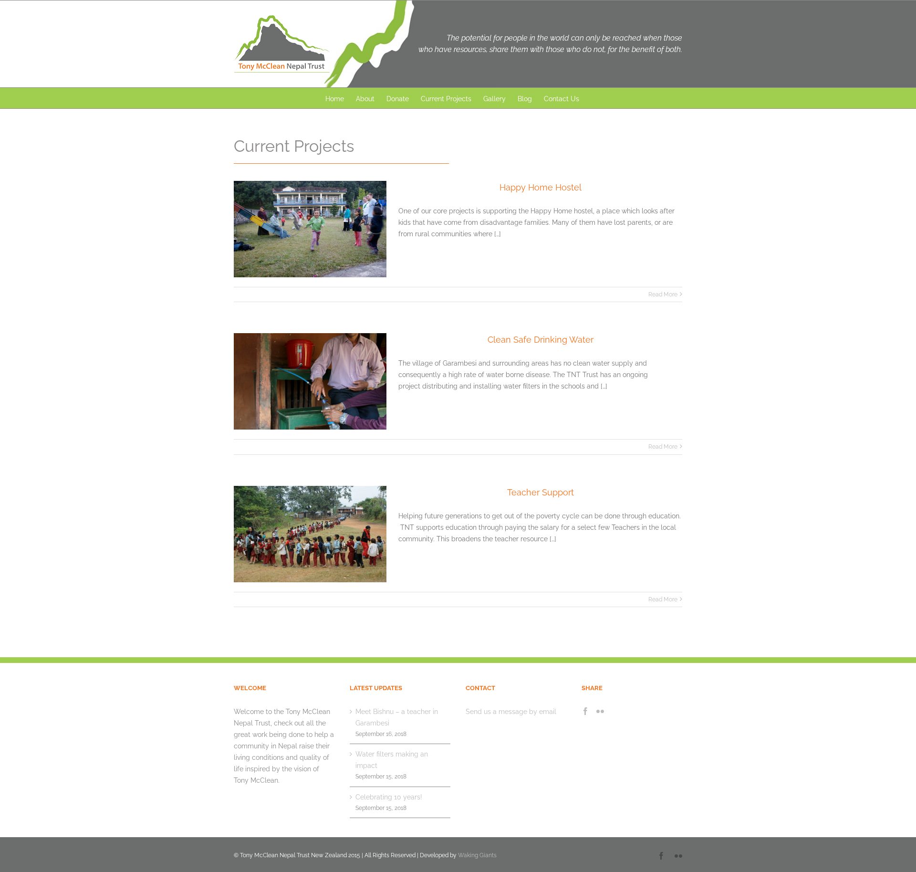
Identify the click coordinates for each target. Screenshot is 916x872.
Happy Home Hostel (541, 187)
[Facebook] (585, 711)
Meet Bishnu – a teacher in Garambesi (396, 717)
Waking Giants (477, 855)
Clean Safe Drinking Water (540, 340)
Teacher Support (540, 492)
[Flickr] (600, 711)
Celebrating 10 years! (388, 797)
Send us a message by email (511, 711)
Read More (662, 294)
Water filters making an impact (391, 759)
